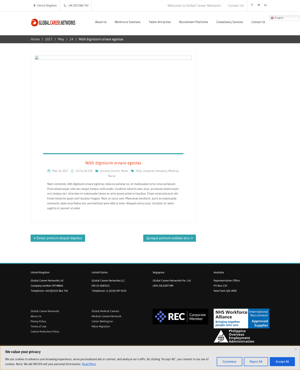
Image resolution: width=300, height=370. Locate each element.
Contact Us (236, 5)
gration (105, 326)
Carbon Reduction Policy (45, 331)
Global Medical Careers (105, 311)
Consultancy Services (229, 22)
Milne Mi (96, 326)
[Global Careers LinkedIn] (265, 5)
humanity (161, 171)
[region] (150, 358)
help (139, 171)
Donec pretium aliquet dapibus (59, 238)
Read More (89, 364)
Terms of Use (38, 326)
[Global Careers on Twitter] (259, 5)
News (124, 171)
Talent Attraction (160, 22)
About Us (101, 22)
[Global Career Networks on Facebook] (252, 5)
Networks (53, 311)
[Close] (295, 349)
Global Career (39, 311)
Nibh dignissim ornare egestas (113, 163)
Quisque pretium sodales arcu (168, 238)
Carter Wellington (102, 321)
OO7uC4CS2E (84, 171)
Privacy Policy (38, 321)
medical (173, 171)
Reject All (256, 361)
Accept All (282, 361)
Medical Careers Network (106, 316)
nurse (112, 176)
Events (115, 171)
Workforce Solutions (127, 22)
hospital (148, 171)
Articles (105, 171)
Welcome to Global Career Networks (194, 5)
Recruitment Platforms (193, 22)
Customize (229, 361)
